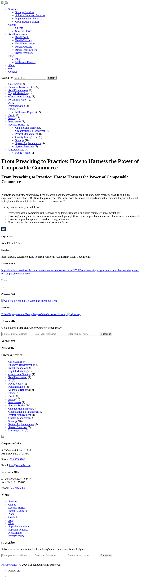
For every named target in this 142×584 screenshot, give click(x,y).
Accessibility (15, 532)
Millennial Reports (25, 62)
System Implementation (28, 143)
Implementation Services (28, 18)
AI (9, 102)
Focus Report (22, 152)
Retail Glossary (23, 40)
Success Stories (23, 31)
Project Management (26, 133)
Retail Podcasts (23, 46)
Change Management (27, 127)
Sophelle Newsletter (19, 526)
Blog (11, 56)
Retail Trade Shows (26, 49)
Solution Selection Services (30, 15)
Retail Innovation (17, 99)
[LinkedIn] (71, 229)
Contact (12, 71)
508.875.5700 (17, 459)
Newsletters (14, 121)
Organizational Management (30, 130)
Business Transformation (21, 87)
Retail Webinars (24, 52)
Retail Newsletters (25, 43)
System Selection (24, 146)
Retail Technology (18, 90)
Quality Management (26, 137)
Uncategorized (16, 149)
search (11, 68)
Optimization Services (27, 21)
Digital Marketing (18, 93)
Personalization (16, 105)
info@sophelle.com (19, 465)
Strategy (19, 140)
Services (12, 9)
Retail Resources (17, 34)
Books (11, 115)
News (11, 118)
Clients (12, 24)
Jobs (10, 520)
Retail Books (22, 37)
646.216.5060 (17, 487)
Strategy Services (24, 12)
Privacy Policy (16, 535)
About (11, 65)
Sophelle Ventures (18, 529)
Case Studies (15, 83)
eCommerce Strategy (19, 96)
